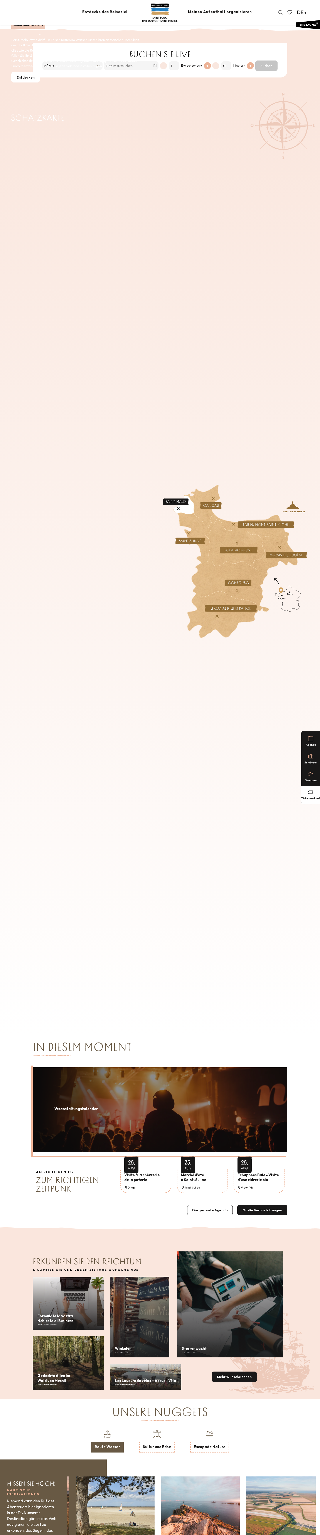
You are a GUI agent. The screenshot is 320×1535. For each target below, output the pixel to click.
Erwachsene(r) (191, 65)
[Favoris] (290, 12)
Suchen (266, 66)
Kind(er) (239, 65)
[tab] (107, 1441)
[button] (281, 12)
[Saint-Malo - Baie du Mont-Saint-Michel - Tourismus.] (159, 12)
